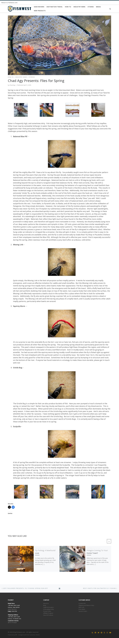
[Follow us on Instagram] (107, 632)
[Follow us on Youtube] (110, 632)
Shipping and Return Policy (86, 605)
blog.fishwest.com (19, 632)
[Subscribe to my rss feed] (92, 632)
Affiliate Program (48, 613)
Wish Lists (81, 607)
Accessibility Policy (48, 609)
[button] (21, 110)
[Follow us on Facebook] (95, 632)
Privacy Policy (47, 611)
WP (16, 634)
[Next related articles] (109, 541)
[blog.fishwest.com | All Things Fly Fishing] (19, 8)
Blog (44, 605)
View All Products (48, 615)
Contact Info (82, 603)
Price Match (82, 609)
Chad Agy (12, 85)
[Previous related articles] (104, 541)
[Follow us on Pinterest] (101, 632)
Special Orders (83, 611)
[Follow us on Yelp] (104, 632)
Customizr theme (34, 634)
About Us (46, 603)
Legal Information (48, 607)
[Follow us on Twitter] (98, 632)
